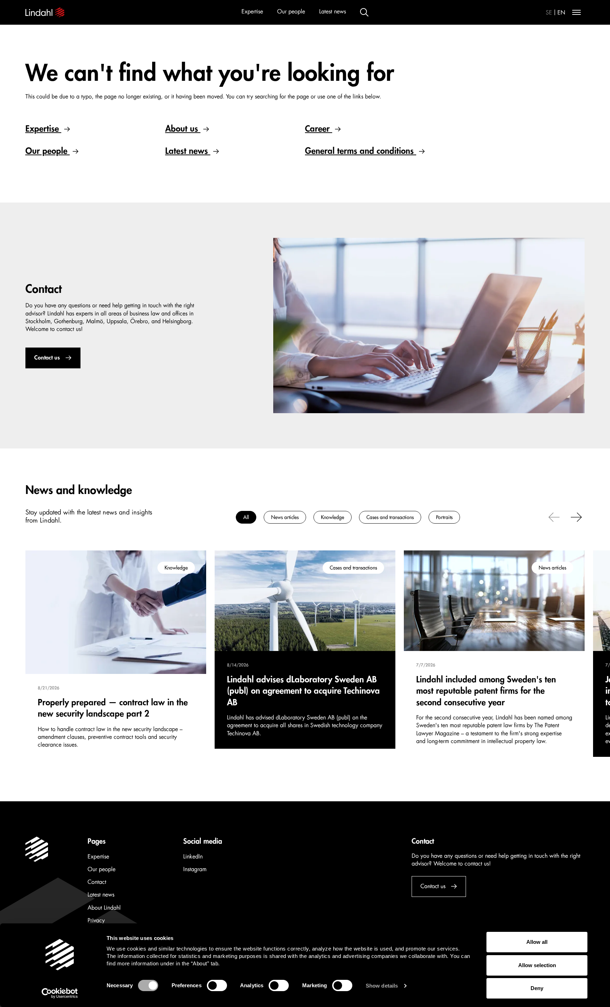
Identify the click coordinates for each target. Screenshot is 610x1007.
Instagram (195, 869)
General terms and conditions (360, 151)
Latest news (332, 11)
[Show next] (576, 516)
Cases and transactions (390, 517)
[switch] (217, 985)
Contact (97, 882)
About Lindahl (104, 908)
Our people (291, 11)
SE (549, 13)
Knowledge (332, 517)
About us (183, 129)
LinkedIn (193, 857)
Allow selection (537, 965)
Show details (382, 986)
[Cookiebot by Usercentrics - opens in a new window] (60, 993)
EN (561, 13)
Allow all (537, 942)
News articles (285, 517)
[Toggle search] (364, 12)
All (246, 517)
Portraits (444, 517)
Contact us (47, 358)
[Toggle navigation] (576, 12)
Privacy (96, 920)
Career (318, 129)
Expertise (252, 11)
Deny (537, 988)
